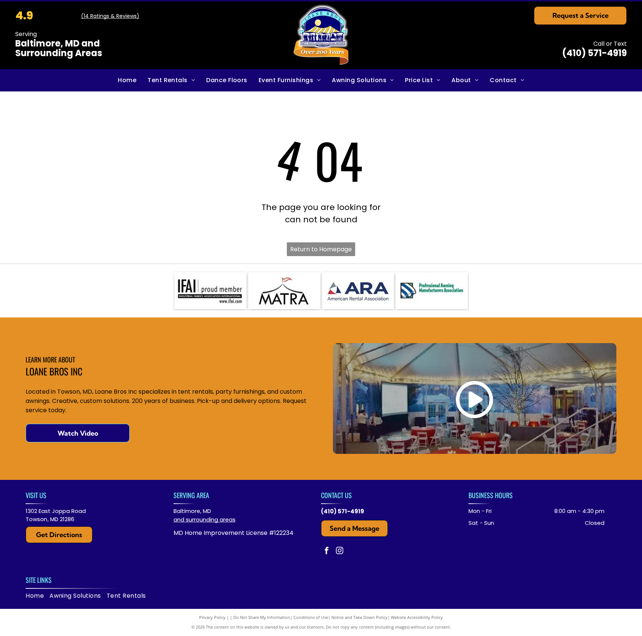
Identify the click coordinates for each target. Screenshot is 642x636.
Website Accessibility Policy (417, 617)
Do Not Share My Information (261, 617)
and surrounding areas (205, 519)
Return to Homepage (321, 249)
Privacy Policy (212, 617)
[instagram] (339, 551)
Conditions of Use (311, 617)
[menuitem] (127, 80)
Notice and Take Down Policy (359, 617)
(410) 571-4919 (594, 53)
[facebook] (326, 551)
